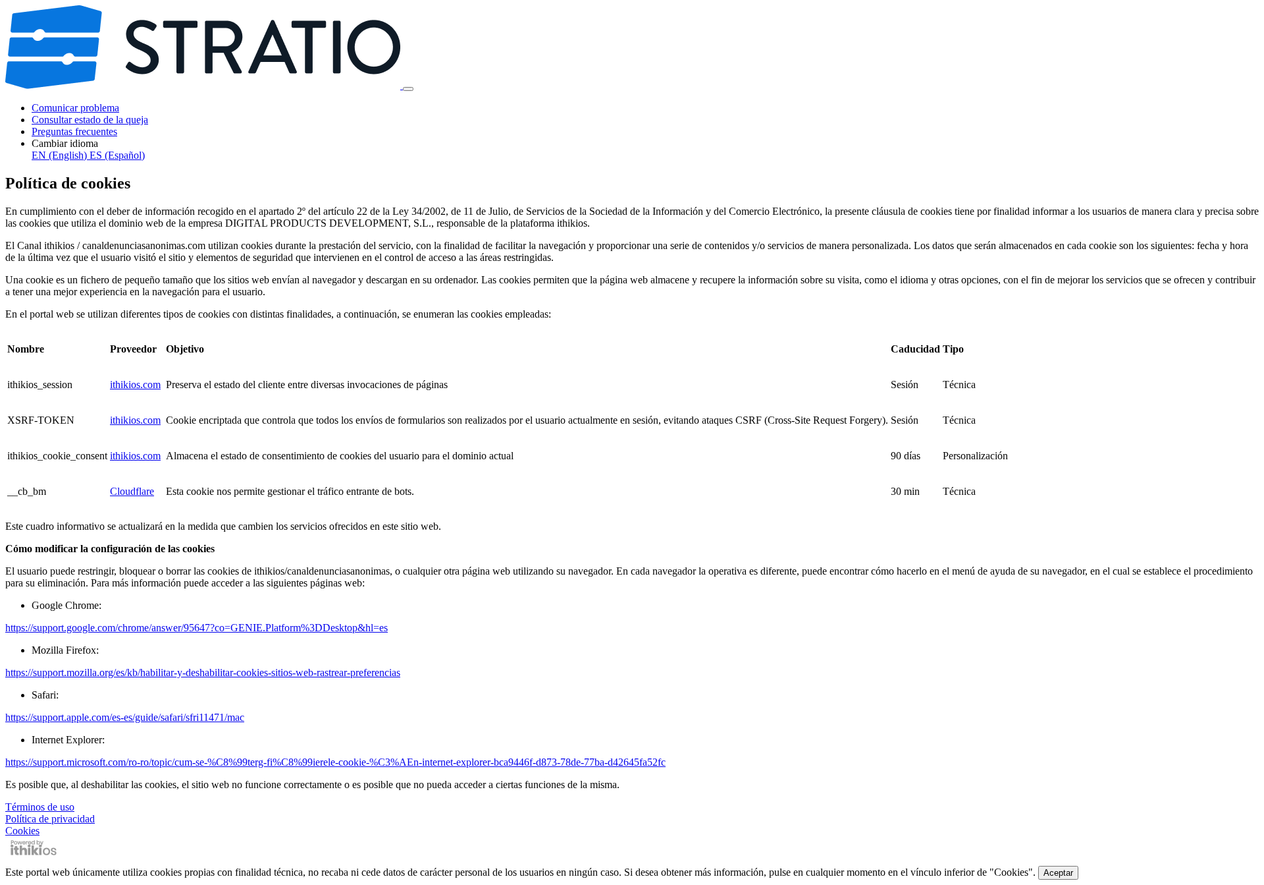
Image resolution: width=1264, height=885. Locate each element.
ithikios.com (135, 384)
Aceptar (1058, 873)
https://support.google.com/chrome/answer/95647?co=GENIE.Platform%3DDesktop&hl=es (196, 627)
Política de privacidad (50, 818)
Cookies (22, 830)
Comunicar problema (75, 107)
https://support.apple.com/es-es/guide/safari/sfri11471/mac (124, 717)
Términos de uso (39, 807)
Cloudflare (132, 491)
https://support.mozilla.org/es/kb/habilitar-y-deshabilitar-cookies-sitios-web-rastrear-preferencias (202, 672)
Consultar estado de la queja (90, 119)
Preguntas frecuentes (74, 131)
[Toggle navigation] (408, 89)
